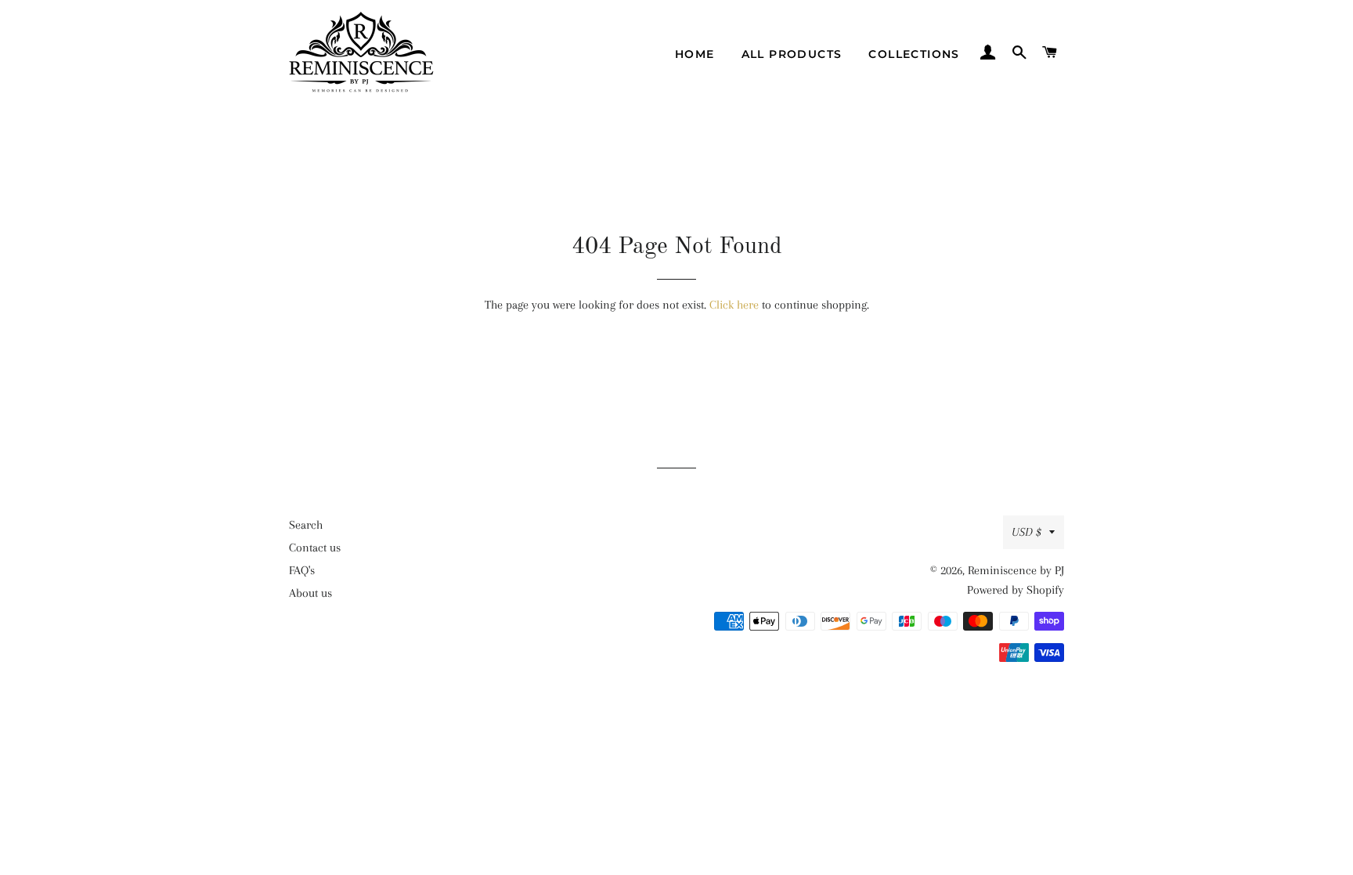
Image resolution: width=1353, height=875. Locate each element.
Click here (734, 305)
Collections (913, 54)
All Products (791, 54)
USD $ (1026, 532)
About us (310, 593)
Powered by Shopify (1015, 590)
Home (695, 54)
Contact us (315, 548)
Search (306, 525)
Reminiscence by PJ (1016, 570)
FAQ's (302, 570)
